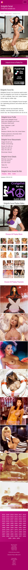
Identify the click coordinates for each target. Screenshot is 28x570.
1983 (12, 527)
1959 (12, 536)
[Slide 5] (13, 229)
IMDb (9, 173)
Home (2, 13)
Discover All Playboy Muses (14, 234)
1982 (16, 527)
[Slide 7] (17, 229)
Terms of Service (14, 559)
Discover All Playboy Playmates (14, 281)
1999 (20, 521)
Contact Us (14, 564)
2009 (3, 519)
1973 (3, 532)
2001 (12, 521)
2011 (20, 517)
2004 (24, 519)
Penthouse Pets (14, 548)
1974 (24, 529)
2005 (20, 519)
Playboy (4, 173)
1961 (3, 536)
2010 (24, 517)
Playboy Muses (8, 13)
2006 (16, 519)
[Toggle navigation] (25, 2)
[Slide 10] (23, 229)
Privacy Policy (14, 558)
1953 (18, 538)
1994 (16, 523)
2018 (16, 514)
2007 (12, 519)
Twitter (14, 173)
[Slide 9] (21, 229)
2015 (3, 517)
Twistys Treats (14, 549)
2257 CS (14, 562)
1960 (7, 536)
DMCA (14, 560)
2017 (20, 514)
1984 (7, 527)
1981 (20, 527)
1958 (16, 536)
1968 (24, 532)
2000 (16, 521)
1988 (16, 525)
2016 (24, 514)
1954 (14, 538)
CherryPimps (14, 546)
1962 (24, 534)
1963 (20, 534)
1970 (16, 532)
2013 (12, 517)
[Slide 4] (11, 229)
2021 (3, 514)
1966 (7, 534)
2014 (7, 517)
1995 (12, 523)
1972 (7, 532)
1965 (12, 534)
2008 (7, 519)
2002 (7, 521)
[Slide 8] (19, 229)
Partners (14, 563)
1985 (3, 527)
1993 (20, 523)
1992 (24, 523)
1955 (9, 538)
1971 (12, 532)
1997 (3, 523)
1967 (3, 534)
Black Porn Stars (14, 544)
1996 (7, 523)
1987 (20, 525)
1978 (7, 529)
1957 (20, 536)
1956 (24, 536)
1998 (24, 521)
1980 (24, 527)
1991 (3, 525)
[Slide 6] (15, 229)
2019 (12, 514)
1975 (20, 529)
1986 (24, 525)
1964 (16, 534)
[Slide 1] (5, 229)
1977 (12, 529)
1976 (16, 529)
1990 (7, 525)
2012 (16, 517)
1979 (3, 529)
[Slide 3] (9, 229)
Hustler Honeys (14, 547)
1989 (12, 525)
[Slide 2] (7, 229)
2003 (3, 521)
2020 (7, 514)
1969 (20, 532)
